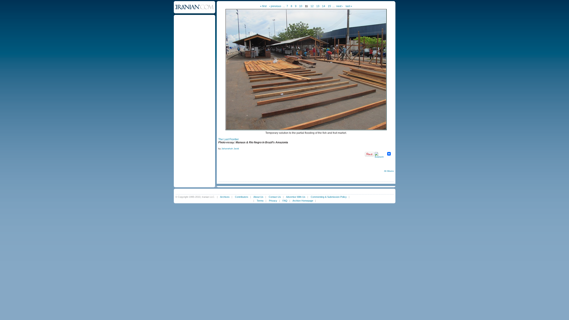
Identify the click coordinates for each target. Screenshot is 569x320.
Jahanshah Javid (230, 148)
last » (349, 6)
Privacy (273, 200)
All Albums (389, 171)
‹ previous (275, 6)
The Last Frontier (228, 139)
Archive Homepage (303, 200)
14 (323, 6)
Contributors (241, 197)
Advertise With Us (295, 197)
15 (329, 6)
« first (263, 6)
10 (300, 6)
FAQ (284, 200)
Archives (225, 197)
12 (312, 6)
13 (317, 6)
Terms (260, 200)
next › (339, 6)
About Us (258, 197)
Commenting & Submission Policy (329, 197)
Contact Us (275, 197)
